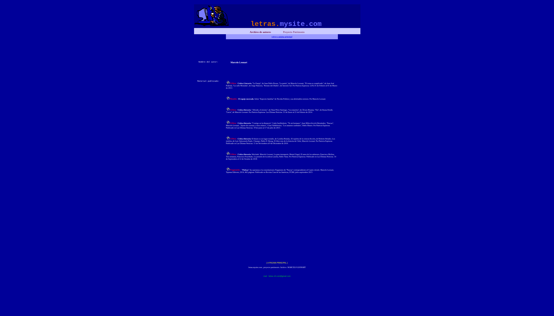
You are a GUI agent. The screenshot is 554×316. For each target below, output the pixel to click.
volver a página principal (282, 37)
